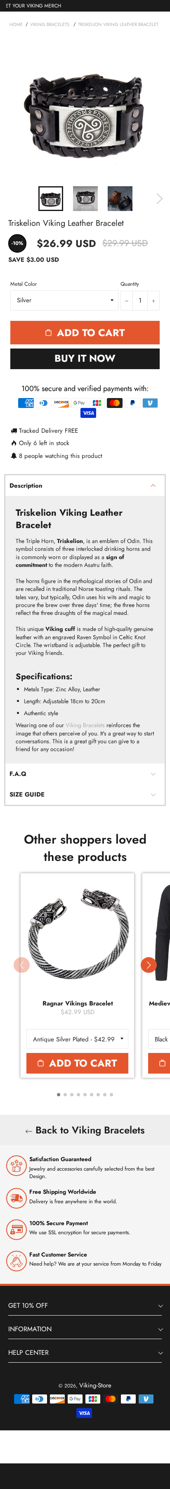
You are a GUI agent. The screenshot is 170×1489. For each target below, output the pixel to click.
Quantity (129, 284)
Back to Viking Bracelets (89, 1130)
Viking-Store (95, 1385)
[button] (148, 965)
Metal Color (23, 284)
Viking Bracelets (85, 725)
